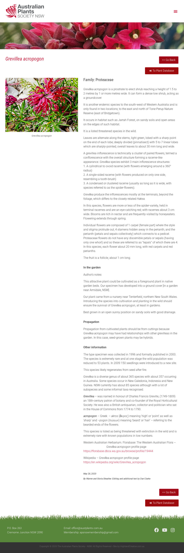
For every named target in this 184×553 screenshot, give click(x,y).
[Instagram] (173, 530)
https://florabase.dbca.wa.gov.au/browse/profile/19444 (118, 451)
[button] (176, 11)
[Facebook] (157, 530)
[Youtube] (165, 530)
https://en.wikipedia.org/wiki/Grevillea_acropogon (114, 462)
